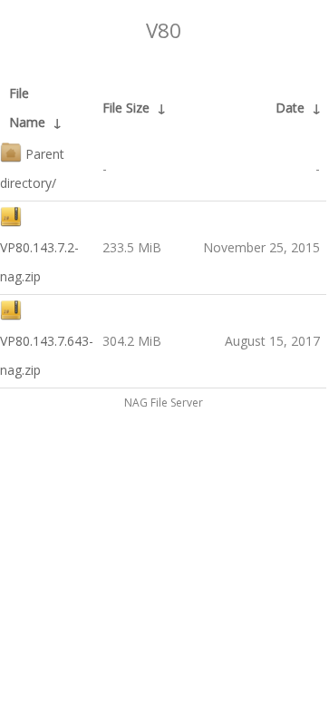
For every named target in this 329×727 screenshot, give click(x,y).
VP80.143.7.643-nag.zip (46, 355)
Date (290, 107)
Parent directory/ (32, 168)
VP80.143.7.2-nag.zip (39, 262)
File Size (126, 107)
